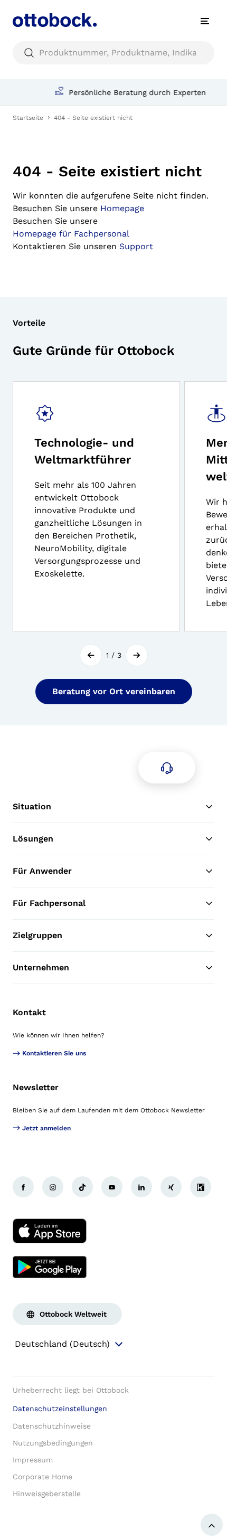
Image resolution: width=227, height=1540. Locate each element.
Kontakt (29, 1012)
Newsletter (36, 1087)
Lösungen (33, 839)
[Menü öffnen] (204, 21)
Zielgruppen (37, 935)
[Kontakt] (166, 767)
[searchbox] (113, 52)
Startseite (28, 117)
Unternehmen (41, 967)
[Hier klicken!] (23, 1186)
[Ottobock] (55, 21)
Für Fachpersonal (49, 903)
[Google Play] (50, 1267)
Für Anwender (42, 871)
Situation (32, 806)
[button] (91, 655)
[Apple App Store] (50, 1231)
